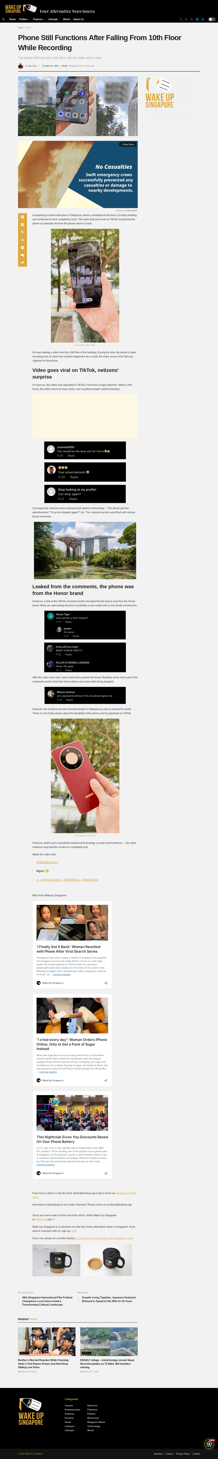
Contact (196, 1454)
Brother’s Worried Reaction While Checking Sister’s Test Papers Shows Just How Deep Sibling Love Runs (43, 1364)
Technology (93, 1426)
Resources (93, 1418)
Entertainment (72, 1409)
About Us (78, 19)
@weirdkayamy (47, 862)
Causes (69, 1405)
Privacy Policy (183, 1454)
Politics (23, 19)
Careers (169, 1454)
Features (38, 19)
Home (12, 19)
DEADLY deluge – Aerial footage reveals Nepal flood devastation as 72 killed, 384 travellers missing (107, 1364)
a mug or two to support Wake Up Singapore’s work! (103, 1238)
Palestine (92, 1409)
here (73, 1231)
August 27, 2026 (90, 1372)
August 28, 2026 (28, 1372)
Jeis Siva (32, 66)
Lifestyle (53, 19)
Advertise (158, 1454)
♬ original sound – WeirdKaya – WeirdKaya (67, 879)
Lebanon (70, 1426)
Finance (69, 1418)
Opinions (92, 1405)
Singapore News (96, 1422)
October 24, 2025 (50, 66)
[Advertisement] (85, 416)
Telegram (41, 1219)
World (66, 19)
